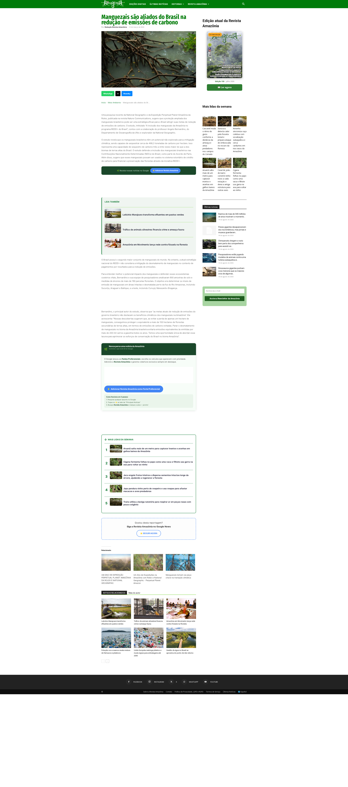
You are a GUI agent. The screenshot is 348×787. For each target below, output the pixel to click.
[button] (243, 4)
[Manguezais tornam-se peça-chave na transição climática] (180, 562)
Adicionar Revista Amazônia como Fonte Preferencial (135, 389)
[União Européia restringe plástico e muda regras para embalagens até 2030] (149, 638)
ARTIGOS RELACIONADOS (114, 593)
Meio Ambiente (114, 102)
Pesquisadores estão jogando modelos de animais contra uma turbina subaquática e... (232, 257)
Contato (169, 692)
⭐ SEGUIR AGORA (148, 533)
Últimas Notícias (159, 4)
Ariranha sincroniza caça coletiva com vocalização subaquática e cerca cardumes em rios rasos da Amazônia (239, 140)
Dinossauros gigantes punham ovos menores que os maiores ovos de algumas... (231, 271)
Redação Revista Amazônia (116, 27)
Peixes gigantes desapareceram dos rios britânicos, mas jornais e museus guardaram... (232, 230)
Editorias (177, 4)
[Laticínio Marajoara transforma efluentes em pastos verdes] (116, 608)
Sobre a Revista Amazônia (153, 692)
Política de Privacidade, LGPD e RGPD (189, 692)
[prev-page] (103, 661)
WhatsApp (107, 93)
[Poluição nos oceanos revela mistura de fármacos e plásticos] (116, 638)
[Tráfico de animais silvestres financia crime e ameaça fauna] (149, 608)
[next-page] (107, 661)
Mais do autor (134, 593)
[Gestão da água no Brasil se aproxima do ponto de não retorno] (181, 638)
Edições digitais (137, 4)
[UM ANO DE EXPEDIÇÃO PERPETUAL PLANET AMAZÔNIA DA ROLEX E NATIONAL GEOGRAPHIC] (116, 562)
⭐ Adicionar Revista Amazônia (165, 170)
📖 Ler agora (225, 87)
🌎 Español (242, 692)
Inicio (103, 102)
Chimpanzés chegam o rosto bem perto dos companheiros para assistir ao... (231, 243)
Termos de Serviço (213, 692)
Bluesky (126, 93)
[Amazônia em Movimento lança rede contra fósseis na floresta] (181, 608)
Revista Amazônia (197, 4)
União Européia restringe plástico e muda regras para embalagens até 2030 (147, 653)
